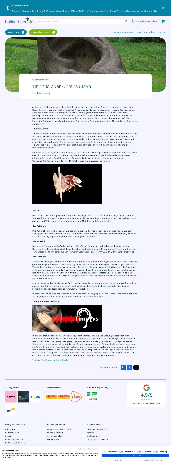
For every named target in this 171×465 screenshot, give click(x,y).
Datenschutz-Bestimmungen (88, 449)
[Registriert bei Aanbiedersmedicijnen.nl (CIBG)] (92, 396)
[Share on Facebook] (129, 367)
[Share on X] (136, 367)
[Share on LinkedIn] (123, 367)
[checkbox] (104, 452)
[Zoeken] (126, 21)
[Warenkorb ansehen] (163, 21)
